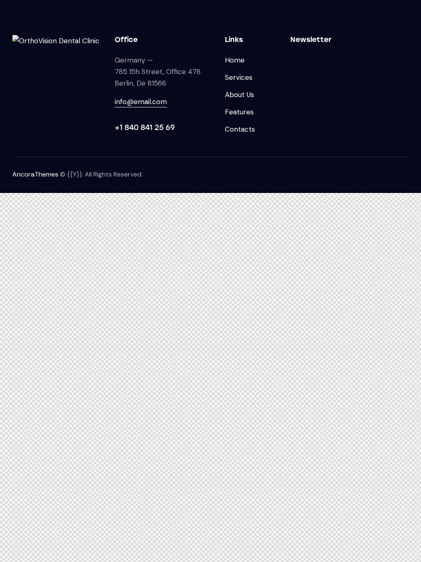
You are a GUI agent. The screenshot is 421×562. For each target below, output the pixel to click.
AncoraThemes (35, 174)
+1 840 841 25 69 (145, 127)
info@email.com (141, 101)
